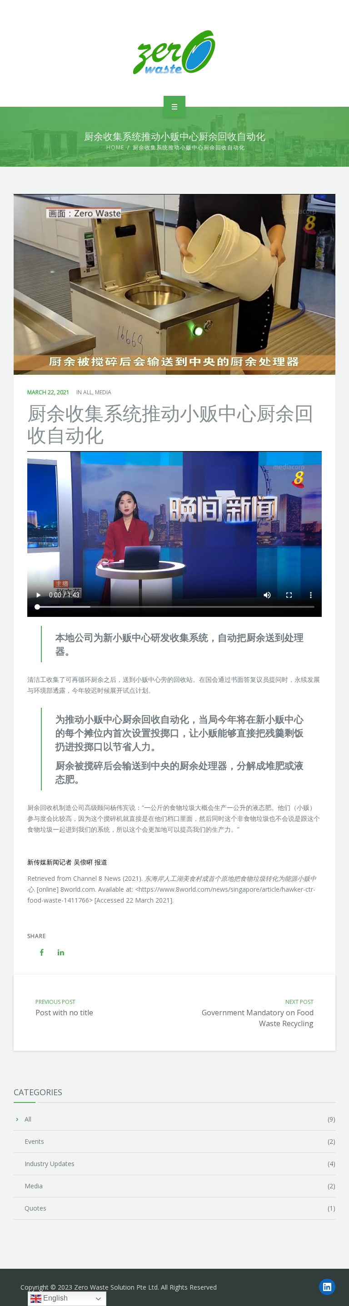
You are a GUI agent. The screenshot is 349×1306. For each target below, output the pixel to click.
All (87, 392)
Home (115, 147)
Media (103, 392)
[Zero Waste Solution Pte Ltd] (174, 51)
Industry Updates (50, 1163)
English (54, 1298)
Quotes (35, 1208)
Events (34, 1141)
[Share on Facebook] (37, 952)
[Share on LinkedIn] (56, 952)
